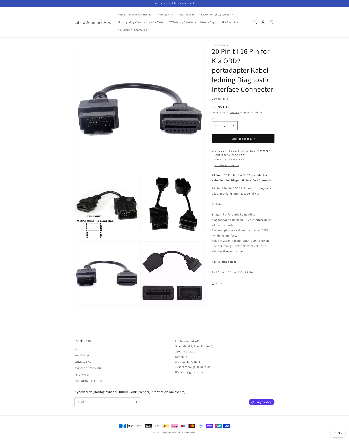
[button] (141, 14)
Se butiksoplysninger (226, 165)
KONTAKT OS (82, 355)
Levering (234, 112)
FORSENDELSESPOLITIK (88, 368)
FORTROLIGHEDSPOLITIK (89, 381)
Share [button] (218, 283)
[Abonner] (136, 402)
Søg (77, 349)
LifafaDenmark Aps (170, 432)
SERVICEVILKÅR (83, 361)
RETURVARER (82, 374)
